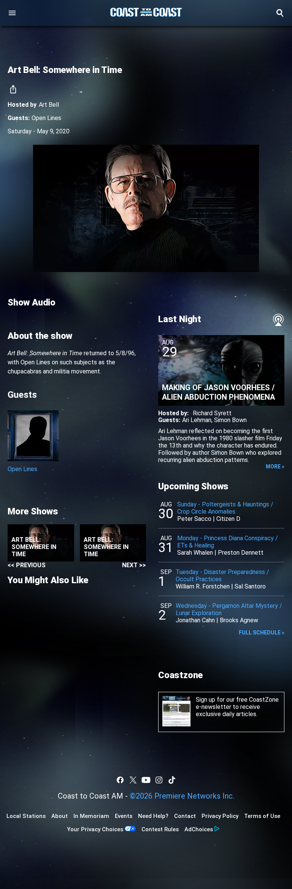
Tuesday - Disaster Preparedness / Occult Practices (222, 575)
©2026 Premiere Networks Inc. (182, 795)
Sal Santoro (250, 586)
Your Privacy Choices (95, 829)
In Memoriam (91, 816)
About (59, 816)
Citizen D (228, 518)
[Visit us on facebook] (120, 780)
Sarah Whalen (195, 552)
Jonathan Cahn (195, 620)
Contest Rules (160, 829)
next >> (134, 565)
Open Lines (46, 118)
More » (275, 466)
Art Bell (49, 104)
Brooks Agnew (239, 620)
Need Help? (153, 816)
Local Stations (26, 816)
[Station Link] (146, 13)
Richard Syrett (212, 413)
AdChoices (198, 829)
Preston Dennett (240, 552)
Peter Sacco (194, 518)
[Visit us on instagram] (158, 780)
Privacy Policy (220, 816)
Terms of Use (262, 816)
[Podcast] (278, 320)
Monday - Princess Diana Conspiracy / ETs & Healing (227, 542)
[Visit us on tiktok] (171, 780)
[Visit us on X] (133, 780)
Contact (185, 816)
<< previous (27, 565)
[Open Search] (280, 13)
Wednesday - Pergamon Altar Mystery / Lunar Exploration (229, 609)
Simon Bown (230, 420)
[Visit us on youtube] (146, 780)
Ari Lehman (196, 420)
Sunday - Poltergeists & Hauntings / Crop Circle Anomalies (225, 508)
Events (123, 816)
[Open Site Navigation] (12, 13)
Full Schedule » (261, 633)
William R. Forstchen (203, 586)
